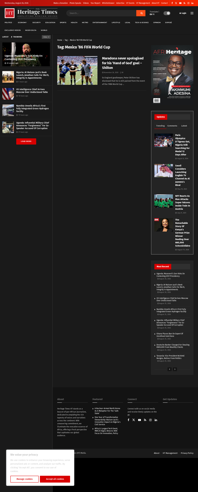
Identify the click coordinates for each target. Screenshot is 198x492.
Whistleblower (108, 3)
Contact (164, 3)
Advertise (120, 3)
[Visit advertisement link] (172, 75)
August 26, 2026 (165, 279)
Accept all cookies (55, 479)
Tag (66, 40)
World (44, 30)
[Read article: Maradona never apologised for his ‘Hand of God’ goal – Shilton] (77, 70)
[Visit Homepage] (31, 13)
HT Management (143, 3)
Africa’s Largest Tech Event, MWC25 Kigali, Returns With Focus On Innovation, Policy (106, 430)
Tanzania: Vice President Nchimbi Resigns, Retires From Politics (170, 357)
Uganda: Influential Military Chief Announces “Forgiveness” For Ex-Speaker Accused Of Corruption (32, 125)
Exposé (168, 23)
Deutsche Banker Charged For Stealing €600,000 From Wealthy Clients (173, 346)
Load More (26, 141)
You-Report (95, 3)
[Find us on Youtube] (180, 3)
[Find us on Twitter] (176, 3)
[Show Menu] (192, 13)
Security (36, 23)
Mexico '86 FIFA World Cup (81, 40)
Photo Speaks (75, 3)
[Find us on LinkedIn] (192, 3)
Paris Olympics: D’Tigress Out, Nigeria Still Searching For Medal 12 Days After (182, 145)
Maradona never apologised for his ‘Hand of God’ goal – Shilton (123, 63)
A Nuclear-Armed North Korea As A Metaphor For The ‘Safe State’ (107, 410)
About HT (155, 3)
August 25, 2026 (165, 303)
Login (183, 13)
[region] (40, 468)
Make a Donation (61, 3)
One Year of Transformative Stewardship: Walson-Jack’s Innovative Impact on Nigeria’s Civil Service (108, 421)
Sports (63, 23)
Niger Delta (30, 30)
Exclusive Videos (13, 30)
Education (50, 23)
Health (74, 23)
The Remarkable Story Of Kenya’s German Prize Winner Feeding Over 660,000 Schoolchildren (183, 232)
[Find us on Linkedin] (156, 420)
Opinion (156, 23)
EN (151, 14)
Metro (85, 23)
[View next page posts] (175, 369)
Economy (22, 23)
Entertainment (100, 23)
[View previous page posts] (169, 369)
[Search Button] (140, 13)
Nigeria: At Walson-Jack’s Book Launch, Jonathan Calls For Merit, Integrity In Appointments (32, 75)
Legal (127, 23)
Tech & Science (142, 23)
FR (153, 14)
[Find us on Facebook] (172, 3)
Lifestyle (116, 23)
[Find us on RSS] (184, 3)
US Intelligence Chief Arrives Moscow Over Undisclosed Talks (32, 90)
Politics (8, 23)
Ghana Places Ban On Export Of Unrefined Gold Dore (170, 335)
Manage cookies (25, 479)
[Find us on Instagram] (188, 3)
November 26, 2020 (110, 73)
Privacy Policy (187, 453)
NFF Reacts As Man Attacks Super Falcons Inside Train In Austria (182, 202)
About (156, 453)
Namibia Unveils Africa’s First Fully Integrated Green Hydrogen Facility (32, 108)
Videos (86, 3)
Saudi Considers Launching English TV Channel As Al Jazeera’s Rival (182, 175)
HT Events (130, 3)
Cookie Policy (25, 471)
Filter (45, 37)
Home (59, 40)
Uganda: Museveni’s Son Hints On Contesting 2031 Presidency (23, 57)
